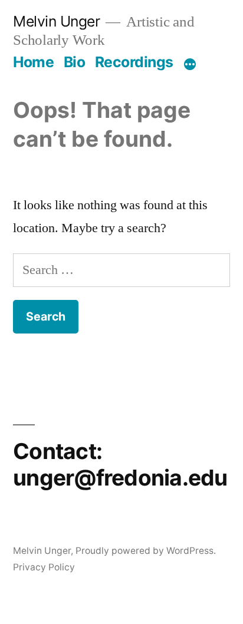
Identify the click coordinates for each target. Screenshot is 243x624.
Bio (75, 62)
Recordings (134, 62)
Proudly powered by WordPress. (145, 550)
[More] (190, 64)
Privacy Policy (44, 567)
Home (33, 62)
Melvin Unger (56, 21)
